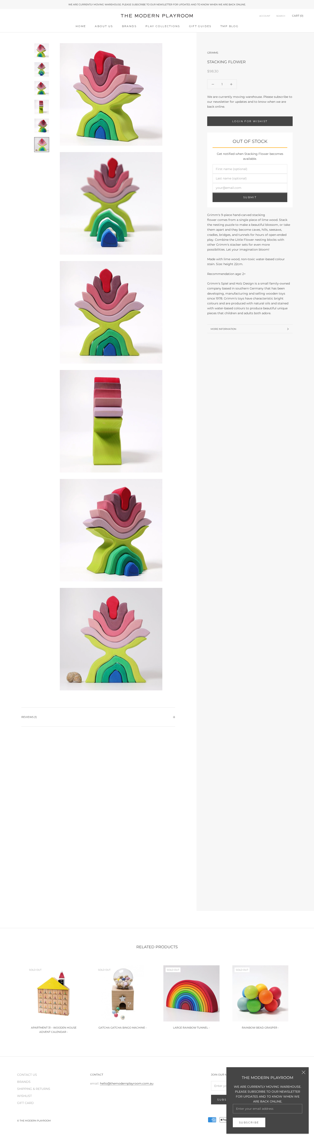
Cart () (297, 16)
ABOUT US (104, 26)
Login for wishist (250, 121)
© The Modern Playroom (34, 1120)
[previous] (13, 997)
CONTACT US (27, 1075)
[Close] (303, 1072)
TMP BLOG (229, 26)
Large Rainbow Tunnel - (191, 1027)
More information (223, 328)
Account (264, 16)
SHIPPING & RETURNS (33, 1089)
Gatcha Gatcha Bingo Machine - (122, 1027)
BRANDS (129, 26)
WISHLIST (24, 1096)
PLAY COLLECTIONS (162, 26)
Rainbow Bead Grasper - (260, 1027)
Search (280, 16)
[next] (300, 997)
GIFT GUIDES (200, 26)
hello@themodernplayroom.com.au (126, 1083)
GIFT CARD (25, 1103)
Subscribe (249, 1122)
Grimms (212, 52)
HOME (81, 26)
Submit (250, 197)
